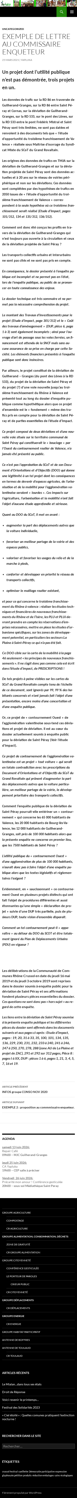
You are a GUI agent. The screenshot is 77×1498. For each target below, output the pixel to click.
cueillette (23, 1471)
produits (27, 1475)
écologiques (67, 1475)
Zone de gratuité (18, 1244)
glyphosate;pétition (12, 1475)
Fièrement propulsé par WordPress (21, 1492)
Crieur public (20, 1284)
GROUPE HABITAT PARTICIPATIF (21, 1332)
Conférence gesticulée (22, 1268)
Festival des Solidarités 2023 (21, 1407)
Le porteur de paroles (21, 1276)
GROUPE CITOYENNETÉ (16, 1260)
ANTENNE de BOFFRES (16, 1339)
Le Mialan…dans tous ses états (21, 1384)
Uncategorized (13, 29)
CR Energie (13, 1324)
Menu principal (72, 12)
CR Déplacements (18, 1308)
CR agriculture (17, 1228)
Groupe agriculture (16, 1212)
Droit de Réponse (13, 1392)
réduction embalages (43, 1475)
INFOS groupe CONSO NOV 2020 (24, 1089)
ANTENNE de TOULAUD (16, 1347)
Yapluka (26, 59)
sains (57, 1475)
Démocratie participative (42, 1471)
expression (61, 1471)
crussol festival (10, 1471)
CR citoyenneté (17, 1292)
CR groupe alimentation (23, 1252)
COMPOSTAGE (15, 1220)
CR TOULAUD (14, 1355)
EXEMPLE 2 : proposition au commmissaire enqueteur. (38, 1104)
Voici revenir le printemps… (20, 1399)
